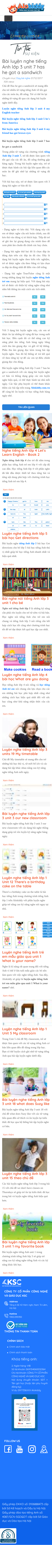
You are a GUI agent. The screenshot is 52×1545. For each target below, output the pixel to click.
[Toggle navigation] (8, 18)
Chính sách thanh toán (20, 1352)
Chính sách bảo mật (19, 1346)
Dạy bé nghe (23, 78)
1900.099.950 (15, 1317)
